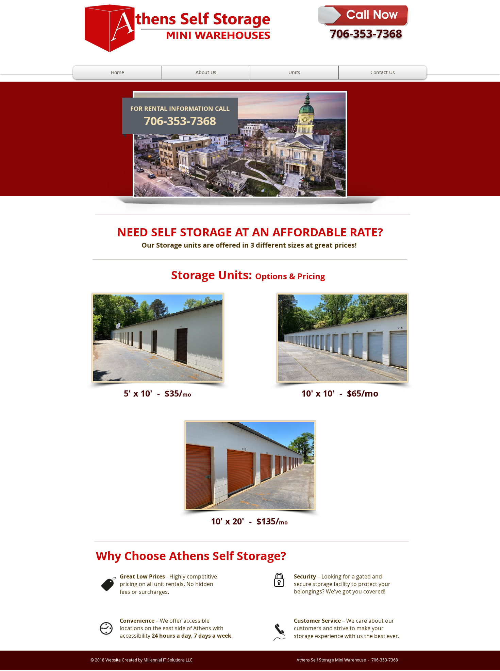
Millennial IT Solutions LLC (168, 659)
